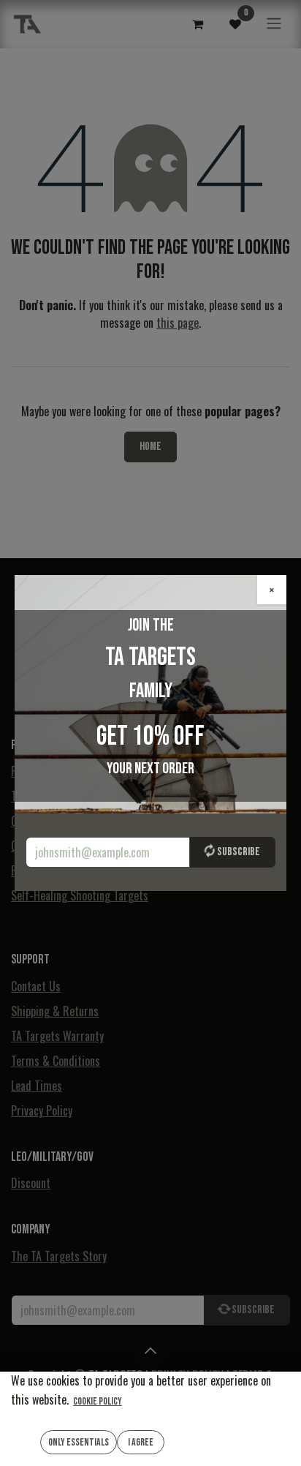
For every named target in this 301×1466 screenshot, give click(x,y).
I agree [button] (140, 1442)
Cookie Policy (97, 1401)
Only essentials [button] (78, 1442)
